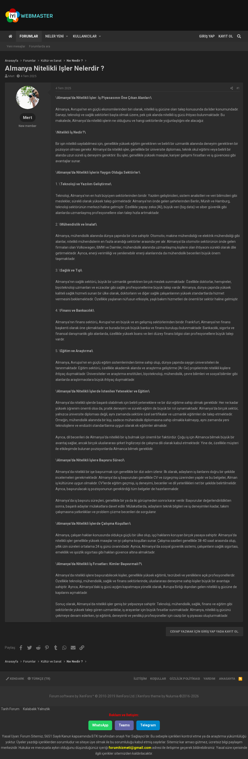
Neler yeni (54, 36)
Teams (124, 725)
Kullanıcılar (85, 36)
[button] (67, 36)
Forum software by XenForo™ (92, 696)
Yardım (209, 678)
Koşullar (158, 678)
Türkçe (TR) (40, 678)
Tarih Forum (10, 709)
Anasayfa (10, 36)
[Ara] (239, 36)
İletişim (140, 678)
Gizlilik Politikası (185, 678)
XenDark (16, 678)
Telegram (148, 725)
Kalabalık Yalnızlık (36, 709)
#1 (238, 88)
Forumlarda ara (39, 46)
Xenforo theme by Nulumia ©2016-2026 (168, 696)
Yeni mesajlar (16, 46)
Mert (11, 76)
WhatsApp (100, 725)
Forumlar (29, 36)
